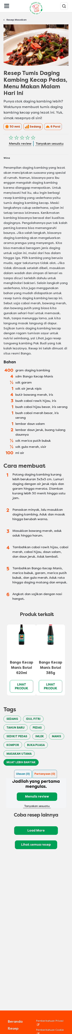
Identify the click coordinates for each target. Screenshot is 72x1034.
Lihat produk (21, 686)
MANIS (56, 736)
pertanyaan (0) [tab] (44, 773)
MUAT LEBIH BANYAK (21, 762)
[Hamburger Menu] (6, 5)
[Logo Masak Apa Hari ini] (36, 15)
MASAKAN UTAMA (19, 753)
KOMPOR (12, 745)
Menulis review (37, 796)
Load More (36, 830)
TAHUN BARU (15, 727)
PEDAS (37, 727)
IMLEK (39, 736)
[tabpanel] (36, 793)
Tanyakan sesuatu (37, 806)
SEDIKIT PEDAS (16, 736)
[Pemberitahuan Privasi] (50, 1024)
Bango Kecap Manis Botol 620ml (21, 667)
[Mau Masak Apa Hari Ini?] (64, 6)
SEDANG (12, 719)
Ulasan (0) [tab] (23, 773)
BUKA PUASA (36, 745)
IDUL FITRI (33, 719)
